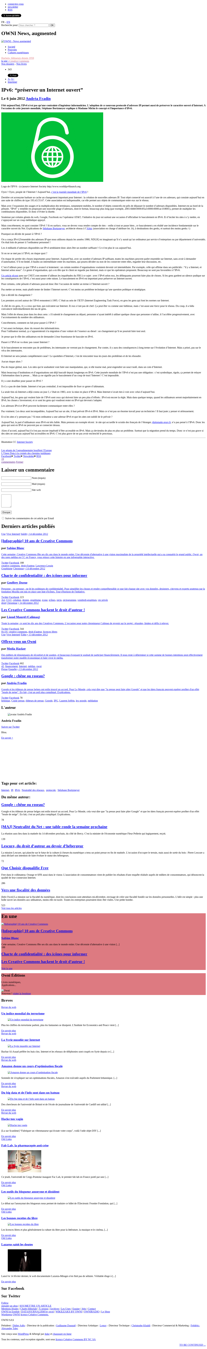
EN (8, 22)
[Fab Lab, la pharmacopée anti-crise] (24, 1171)
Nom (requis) (38, 478)
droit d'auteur (27, 565)
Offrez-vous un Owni (18, 641)
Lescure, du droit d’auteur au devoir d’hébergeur (42, 846)
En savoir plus (8, 1030)
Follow (5, 1303)
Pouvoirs (12, 49)
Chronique (18, 568)
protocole (51, 790)
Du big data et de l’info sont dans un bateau (30, 1092)
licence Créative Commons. (35, 1314)
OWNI (16, 1314)
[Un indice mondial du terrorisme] (25, 1019)
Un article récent (9, 275)
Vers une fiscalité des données (25, 890)
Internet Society (25, 442)
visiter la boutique (22, 993)
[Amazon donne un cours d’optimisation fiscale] (33, 1072)
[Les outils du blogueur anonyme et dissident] (31, 1198)
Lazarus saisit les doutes (17, 1244)
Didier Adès (19, 1325)
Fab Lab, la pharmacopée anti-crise (25, 1145)
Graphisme (6, 568)
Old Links (6, 1139)
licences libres (50, 631)
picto (59, 600)
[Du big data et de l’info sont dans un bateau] (31, 1099)
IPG (56, 700)
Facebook (6, 456)
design (25, 600)
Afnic (89, 228)
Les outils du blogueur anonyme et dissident (30, 1191)
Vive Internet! (13, 534)
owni (39, 666)
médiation (93, 700)
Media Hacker (16, 648)
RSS (10, 9)
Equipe (76, 1308)
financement (11, 666)
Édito (24, 634)
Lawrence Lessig (44, 565)
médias (31, 666)
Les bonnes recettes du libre (19, 1218)
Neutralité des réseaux (33, 790)
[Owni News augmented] (16, 41)
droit (3, 603)
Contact (92, 1308)
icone (45, 600)
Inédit (24, 534)
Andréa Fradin (38, 98)
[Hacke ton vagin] (17, 1125)
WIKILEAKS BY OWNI (69, 1311)
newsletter (13, 6)
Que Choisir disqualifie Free (25, 868)
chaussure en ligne (62, 1334)
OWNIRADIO (91, 1311)
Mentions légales (9, 1308)
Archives (54, 1308)
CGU (9, 600)
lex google (81, 700)
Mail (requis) (38, 484)
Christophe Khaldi (140, 1325)
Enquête (12, 669)
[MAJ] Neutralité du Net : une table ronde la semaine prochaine (54, 827)
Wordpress (6, 1314)
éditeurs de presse (35, 700)
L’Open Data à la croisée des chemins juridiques (25, 453)
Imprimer (12, 82)
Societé (11, 46)
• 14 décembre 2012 (37, 534)
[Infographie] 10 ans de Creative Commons (37, 541)
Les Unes (66, 1308)
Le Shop (105, 1311)
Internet (23, 666)
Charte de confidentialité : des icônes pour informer (44, 575)
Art (3, 600)
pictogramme (69, 600)
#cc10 (4, 631)
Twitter (17, 456)
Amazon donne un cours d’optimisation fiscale (32, 1066)
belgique (5, 700)
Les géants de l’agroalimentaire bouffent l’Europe (26, 450)
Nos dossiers (7, 64)
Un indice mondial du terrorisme (22, 1013)
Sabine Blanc (15, 548)
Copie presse (17, 700)
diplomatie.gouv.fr (161, 422)
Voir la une (6, 968)
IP (12, 790)
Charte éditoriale (28, 1308)
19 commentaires (8, 460)
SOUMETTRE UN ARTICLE (35, 1305)
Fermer (19, 462)
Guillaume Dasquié (66, 1325)
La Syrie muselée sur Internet (20, 1040)
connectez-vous (16, 4)
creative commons (10, 565)
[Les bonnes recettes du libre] (23, 1224)
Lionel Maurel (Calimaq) (23, 617)
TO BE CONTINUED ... (192, 1345)
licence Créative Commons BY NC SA (76, 1339)
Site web (36, 490)
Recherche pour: (9, 25)
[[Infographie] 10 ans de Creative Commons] (24, 924)
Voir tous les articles (11, 908)
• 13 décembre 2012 (37, 634)
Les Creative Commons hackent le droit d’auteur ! (43, 610)
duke (47, 1334)
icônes (52, 600)
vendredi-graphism (87, 600)
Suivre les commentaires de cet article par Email (29, 518)
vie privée (103, 600)
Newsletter (28, 456)
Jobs (84, 1308)
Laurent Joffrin (67, 700)
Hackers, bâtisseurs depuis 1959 (17, 58)
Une (3, 534)
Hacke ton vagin (12, 1119)
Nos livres (21, 64)
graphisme (35, 600)
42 (2, 666)
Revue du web (8, 1007)
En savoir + (7, 737)
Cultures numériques (18, 52)
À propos (43, 1308)
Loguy (103, 1325)
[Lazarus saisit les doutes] (24, 1270)
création (17, 600)
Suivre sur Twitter (10, 726)
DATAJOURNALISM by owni (37, 1311)
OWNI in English (10, 1311)
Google (49, 700)
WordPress (23, 1334)
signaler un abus (9, 1305)
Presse (4, 669)
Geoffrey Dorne (17, 582)
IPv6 (17, 790)
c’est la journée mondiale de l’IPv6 (69, 192)
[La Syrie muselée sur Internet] (24, 1046)
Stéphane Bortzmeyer (54, 228)
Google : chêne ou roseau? (23, 676)
